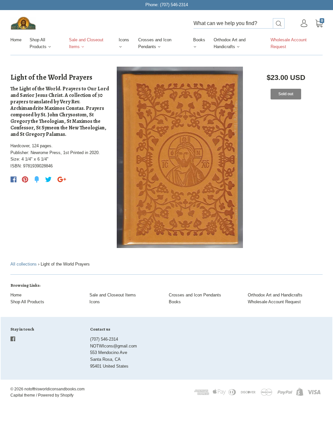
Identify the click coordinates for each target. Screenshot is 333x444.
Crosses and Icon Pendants (154, 43)
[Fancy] (37, 179)
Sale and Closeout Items (86, 43)
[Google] (61, 179)
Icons (124, 39)
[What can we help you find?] (239, 23)
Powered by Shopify (55, 395)
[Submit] (279, 23)
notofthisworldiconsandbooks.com (54, 389)
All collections (23, 264)
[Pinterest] (25, 179)
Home (15, 39)
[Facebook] (13, 179)
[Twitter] (48, 179)
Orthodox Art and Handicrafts (230, 43)
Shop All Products (39, 43)
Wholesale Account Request (289, 43)
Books (199, 39)
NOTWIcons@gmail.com (113, 346)
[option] (180, 157)
